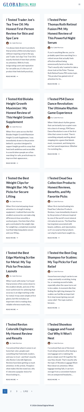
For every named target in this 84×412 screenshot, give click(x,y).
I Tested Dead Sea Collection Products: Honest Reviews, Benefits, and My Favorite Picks (62, 187)
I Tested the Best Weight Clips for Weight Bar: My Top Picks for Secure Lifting (19, 187)
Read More (12, 76)
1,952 (25, 391)
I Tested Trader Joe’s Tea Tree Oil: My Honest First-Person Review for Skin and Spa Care (20, 29)
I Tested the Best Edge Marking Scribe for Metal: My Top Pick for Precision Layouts (20, 262)
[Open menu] (79, 4)
